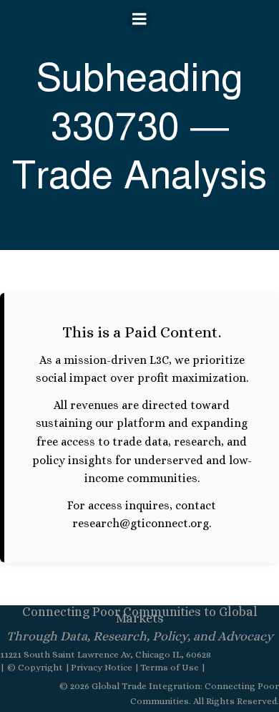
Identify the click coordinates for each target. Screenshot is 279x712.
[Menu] (139, 19)
